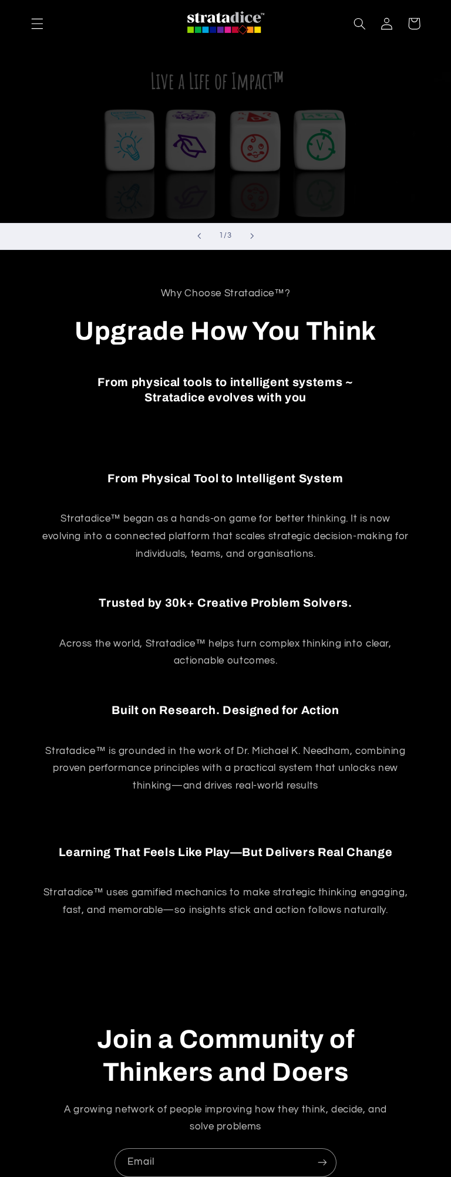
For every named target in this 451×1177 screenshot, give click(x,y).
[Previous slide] (199, 236)
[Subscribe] (322, 1162)
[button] (37, 23)
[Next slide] (252, 236)
